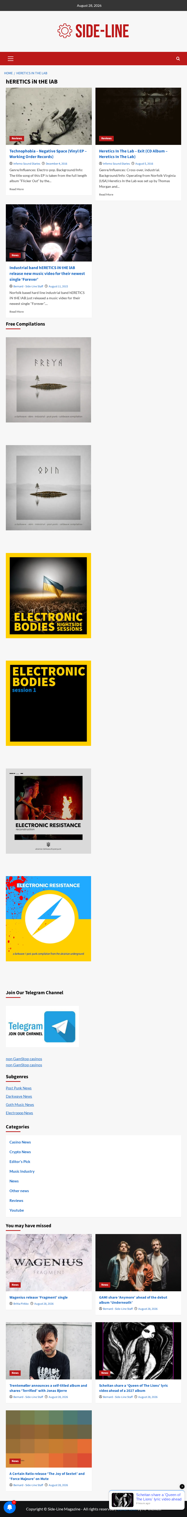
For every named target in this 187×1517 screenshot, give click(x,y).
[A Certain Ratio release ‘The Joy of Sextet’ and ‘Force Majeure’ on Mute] (49, 1439)
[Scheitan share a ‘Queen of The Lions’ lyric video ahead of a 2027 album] (138, 1350)
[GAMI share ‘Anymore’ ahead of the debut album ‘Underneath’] (138, 1262)
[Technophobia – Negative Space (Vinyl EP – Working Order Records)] (49, 116)
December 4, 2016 (56, 164)
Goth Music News (20, 1104)
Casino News (20, 1142)
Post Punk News (19, 1088)
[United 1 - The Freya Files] (48, 379)
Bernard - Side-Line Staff (28, 286)
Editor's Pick (19, 1161)
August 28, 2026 (44, 1304)
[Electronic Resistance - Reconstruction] (48, 811)
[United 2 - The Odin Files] (48, 487)
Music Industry (22, 1171)
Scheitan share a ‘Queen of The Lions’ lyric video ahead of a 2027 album (133, 1388)
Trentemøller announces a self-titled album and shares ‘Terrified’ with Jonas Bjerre (48, 1388)
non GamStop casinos (24, 1058)
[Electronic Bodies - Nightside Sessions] (48, 595)
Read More (16, 189)
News (15, 255)
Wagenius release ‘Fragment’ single (38, 1297)
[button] (11, 58)
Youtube (16, 1210)
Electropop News (19, 1113)
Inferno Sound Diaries (26, 164)
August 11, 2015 (58, 286)
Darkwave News (19, 1096)
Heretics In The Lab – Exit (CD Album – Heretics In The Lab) (133, 154)
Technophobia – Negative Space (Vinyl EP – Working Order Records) (48, 154)
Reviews (17, 138)
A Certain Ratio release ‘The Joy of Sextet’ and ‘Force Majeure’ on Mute (47, 1476)
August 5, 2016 (144, 164)
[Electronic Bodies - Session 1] (48, 703)
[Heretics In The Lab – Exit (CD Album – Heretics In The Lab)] (138, 116)
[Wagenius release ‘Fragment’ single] (49, 1262)
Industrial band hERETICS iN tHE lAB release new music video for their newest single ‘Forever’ (47, 273)
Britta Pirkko (21, 1304)
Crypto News (20, 1152)
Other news (19, 1191)
